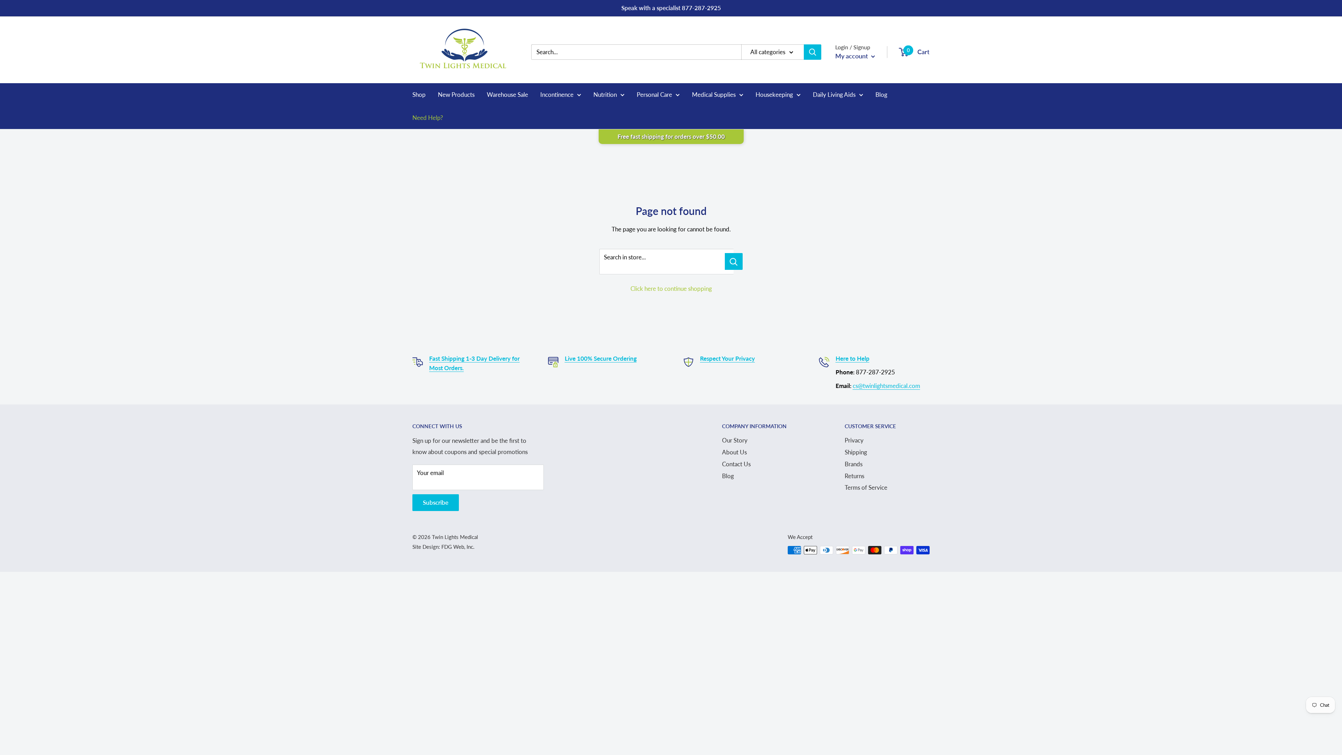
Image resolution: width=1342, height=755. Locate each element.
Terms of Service (866, 487)
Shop (419, 94)
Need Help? (427, 117)
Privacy (854, 440)
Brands (854, 464)
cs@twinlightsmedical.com (886, 385)
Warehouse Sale (507, 94)
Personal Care (654, 94)
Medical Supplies (714, 94)
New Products (456, 94)
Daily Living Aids (834, 94)
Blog (881, 94)
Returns (854, 476)
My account (852, 56)
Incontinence (556, 94)
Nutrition (605, 94)
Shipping (856, 452)
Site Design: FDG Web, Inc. (443, 547)
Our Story (735, 440)
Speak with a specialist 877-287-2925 (671, 8)
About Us (734, 452)
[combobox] (641, 52)
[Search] (812, 52)
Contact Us (736, 464)
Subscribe (435, 502)
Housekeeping (774, 94)
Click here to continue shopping (671, 288)
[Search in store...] (734, 261)
